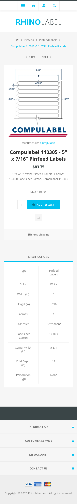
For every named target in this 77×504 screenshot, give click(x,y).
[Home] (17, 40)
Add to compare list (38, 217)
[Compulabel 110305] (38, 97)
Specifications (38, 257)
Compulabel (47, 143)
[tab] (38, 257)
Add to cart (45, 205)
